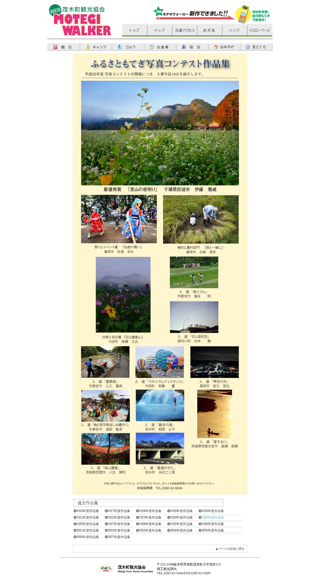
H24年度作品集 (182, 517)
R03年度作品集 (151, 530)
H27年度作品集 (119, 524)
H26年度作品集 (88, 524)
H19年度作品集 (182, 511)
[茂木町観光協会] (80, 34)
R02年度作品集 (119, 530)
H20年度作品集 (213, 511)
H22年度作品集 (119, 517)
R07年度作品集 (119, 537)
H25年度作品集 (213, 517)
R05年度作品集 (213, 530)
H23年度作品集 (151, 517)
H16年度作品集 (88, 511)
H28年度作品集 (151, 524)
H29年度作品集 (182, 524)
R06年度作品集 (88, 537)
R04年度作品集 (182, 530)
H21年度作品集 (88, 517)
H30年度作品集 (213, 524)
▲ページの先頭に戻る (230, 548)
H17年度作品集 (119, 511)
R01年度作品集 (88, 530)
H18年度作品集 (151, 511)
